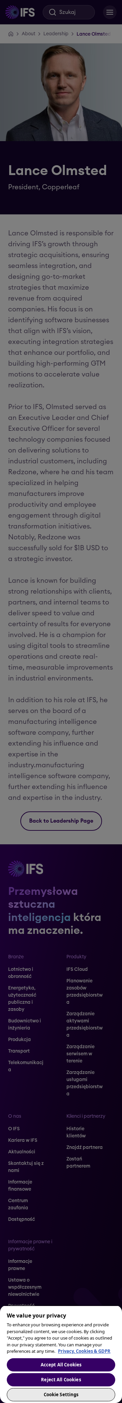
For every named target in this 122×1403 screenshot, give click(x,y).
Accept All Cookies (61, 1365)
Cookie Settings (61, 1394)
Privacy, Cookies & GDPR (84, 1351)
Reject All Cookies (61, 1380)
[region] (61, 1354)
